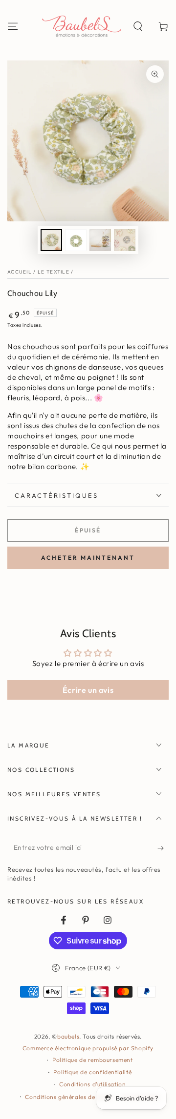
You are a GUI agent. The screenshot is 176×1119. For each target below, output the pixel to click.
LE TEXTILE (53, 272)
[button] (138, 26)
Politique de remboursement (92, 1059)
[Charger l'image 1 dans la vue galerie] (51, 240)
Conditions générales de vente (68, 1096)
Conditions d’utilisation (92, 1084)
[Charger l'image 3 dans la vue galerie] (100, 240)
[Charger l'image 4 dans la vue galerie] (124, 240)
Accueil (19, 272)
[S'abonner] (163, 848)
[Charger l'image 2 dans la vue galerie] (76, 240)
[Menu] (12, 26)
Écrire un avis (88, 690)
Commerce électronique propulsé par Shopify (88, 1048)
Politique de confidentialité (92, 1072)
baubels (68, 1036)
